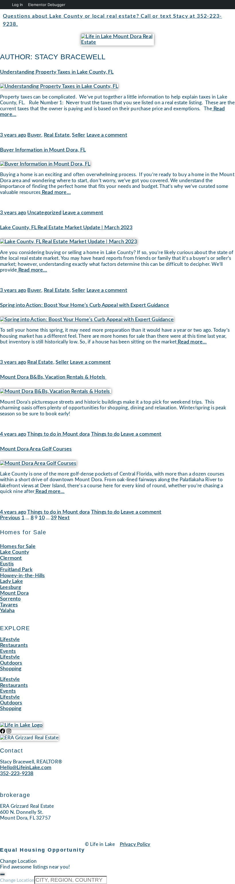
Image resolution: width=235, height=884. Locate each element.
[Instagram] (8, 731)
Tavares (9, 605)
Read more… (56, 192)
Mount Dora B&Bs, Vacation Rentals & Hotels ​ (53, 377)
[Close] (2, 874)
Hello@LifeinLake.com (25, 767)
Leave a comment (107, 135)
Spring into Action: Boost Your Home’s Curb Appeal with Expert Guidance (84, 305)
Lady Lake (11, 581)
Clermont (11, 558)
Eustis (7, 564)
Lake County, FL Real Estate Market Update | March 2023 (66, 227)
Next (64, 517)
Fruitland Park (16, 569)
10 (41, 517)
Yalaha (7, 610)
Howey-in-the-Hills (22, 575)
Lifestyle (10, 639)
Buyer (34, 135)
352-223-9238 (16, 773)
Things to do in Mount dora (58, 434)
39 (53, 517)
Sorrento (10, 599)
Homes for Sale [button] (18, 546)
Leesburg (10, 587)
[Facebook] (2, 731)
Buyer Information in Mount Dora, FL (43, 150)
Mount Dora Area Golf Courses (36, 449)
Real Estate (57, 135)
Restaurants (14, 645)
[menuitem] (5, 4)
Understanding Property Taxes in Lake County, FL (56, 72)
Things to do (105, 434)
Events (8, 651)
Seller (78, 135)
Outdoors (11, 663)
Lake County (14, 552)
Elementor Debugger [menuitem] (46, 4)
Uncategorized (44, 212)
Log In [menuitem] (17, 4)
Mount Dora (14, 593)
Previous (10, 517)
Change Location (17, 880)
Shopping (10, 668)
